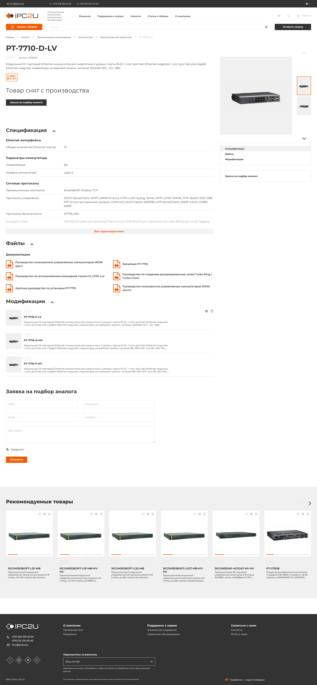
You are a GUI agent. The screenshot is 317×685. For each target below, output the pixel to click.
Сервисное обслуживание (163, 634)
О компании (183, 16)
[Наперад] (303, 138)
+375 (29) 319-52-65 (22, 637)
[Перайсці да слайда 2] (24, 554)
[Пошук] (266, 27)
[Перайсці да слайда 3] (35, 554)
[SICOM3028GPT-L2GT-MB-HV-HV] (184, 535)
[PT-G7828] (287, 535)
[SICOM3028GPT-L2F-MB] (29, 535)
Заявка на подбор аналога (26, 102)
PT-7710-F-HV (33, 363)
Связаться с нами (243, 625)
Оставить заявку (293, 26)
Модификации (234, 159)
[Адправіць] (151, 662)
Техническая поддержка (161, 629)
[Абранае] (212, 311)
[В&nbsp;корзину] (49, 514)
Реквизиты (70, 634)
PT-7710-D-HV (33, 340)
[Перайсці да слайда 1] (13, 554)
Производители (73, 629)
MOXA (10, 57)
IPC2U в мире (239, 634)
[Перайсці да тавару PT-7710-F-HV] (13, 364)
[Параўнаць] (206, 311)
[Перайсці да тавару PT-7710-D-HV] (13, 341)
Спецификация (234, 148)
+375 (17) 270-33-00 (22, 641)
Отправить (16, 459)
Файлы (229, 154)
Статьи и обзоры (158, 16)
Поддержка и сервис (110, 16)
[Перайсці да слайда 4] (46, 554)
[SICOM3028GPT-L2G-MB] (132, 535)
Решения (85, 16)
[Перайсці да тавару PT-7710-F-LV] (13, 318)
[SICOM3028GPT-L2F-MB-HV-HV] (81, 535)
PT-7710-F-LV (32, 317)
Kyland (12, 562)
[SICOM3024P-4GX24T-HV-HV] (236, 535)
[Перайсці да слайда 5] (305, 554)
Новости (136, 16)
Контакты (236, 629)
